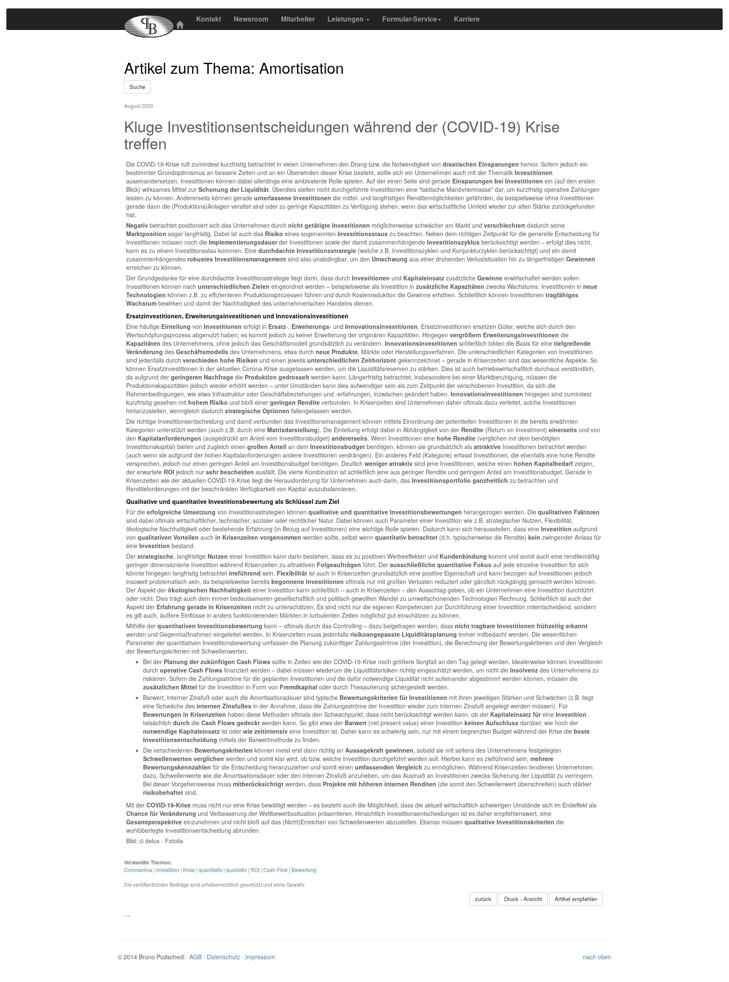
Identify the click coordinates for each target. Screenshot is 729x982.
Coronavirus (138, 869)
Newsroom (251, 19)
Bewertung (304, 869)
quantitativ (210, 869)
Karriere (467, 19)
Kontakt (208, 19)
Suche (137, 87)
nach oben (597, 956)
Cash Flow (275, 869)
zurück (483, 899)
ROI (255, 869)
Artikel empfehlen (576, 899)
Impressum (260, 956)
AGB (196, 956)
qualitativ (236, 869)
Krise (189, 869)
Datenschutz (224, 956)
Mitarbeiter (298, 19)
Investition (167, 869)
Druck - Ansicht (523, 899)
